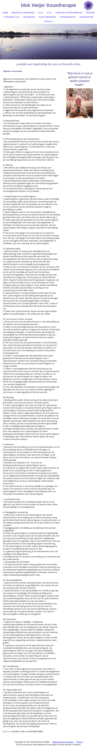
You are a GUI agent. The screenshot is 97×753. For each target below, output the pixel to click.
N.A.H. (41, 13)
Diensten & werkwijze (22, 13)
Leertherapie (86, 17)
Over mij (90, 13)
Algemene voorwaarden (63, 742)
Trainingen (29, 17)
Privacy (79, 742)
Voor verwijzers (47, 17)
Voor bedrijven (67, 17)
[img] (88, 5)
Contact (48, 21)
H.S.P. (49, 13)
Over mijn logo (12, 17)
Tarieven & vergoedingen (68, 13)
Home (5, 13)
